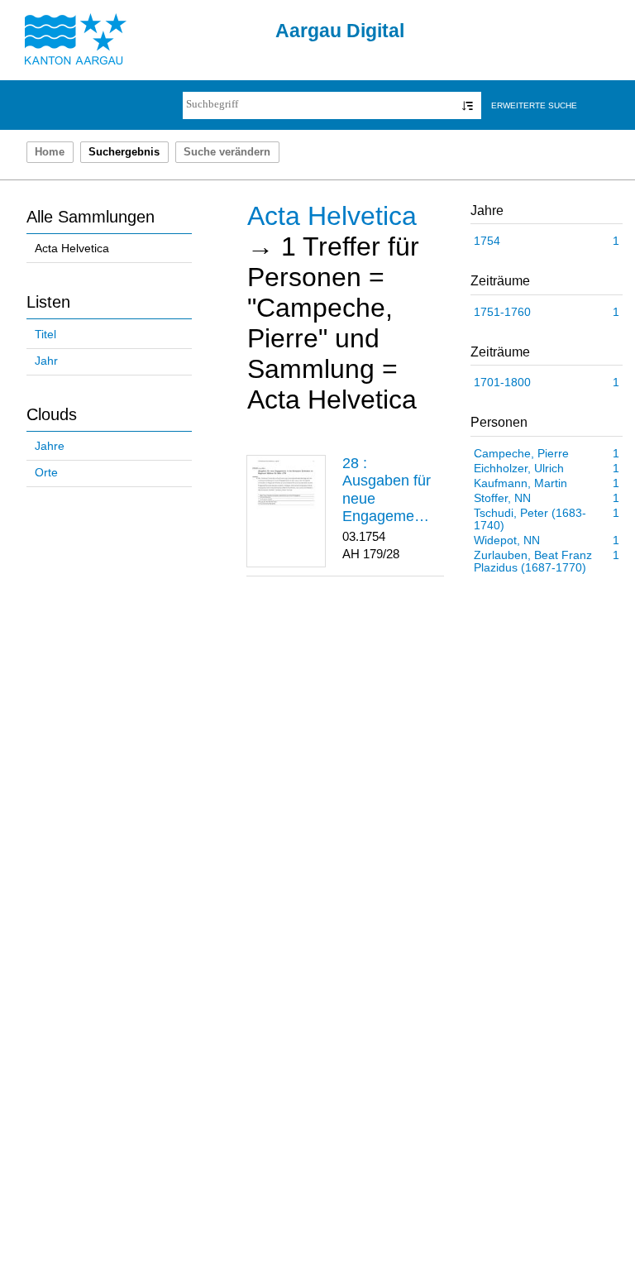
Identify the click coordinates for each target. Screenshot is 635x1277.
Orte (46, 472)
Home (49, 152)
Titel (45, 334)
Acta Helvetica (72, 248)
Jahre (49, 446)
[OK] (467, 105)
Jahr (46, 361)
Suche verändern (227, 152)
